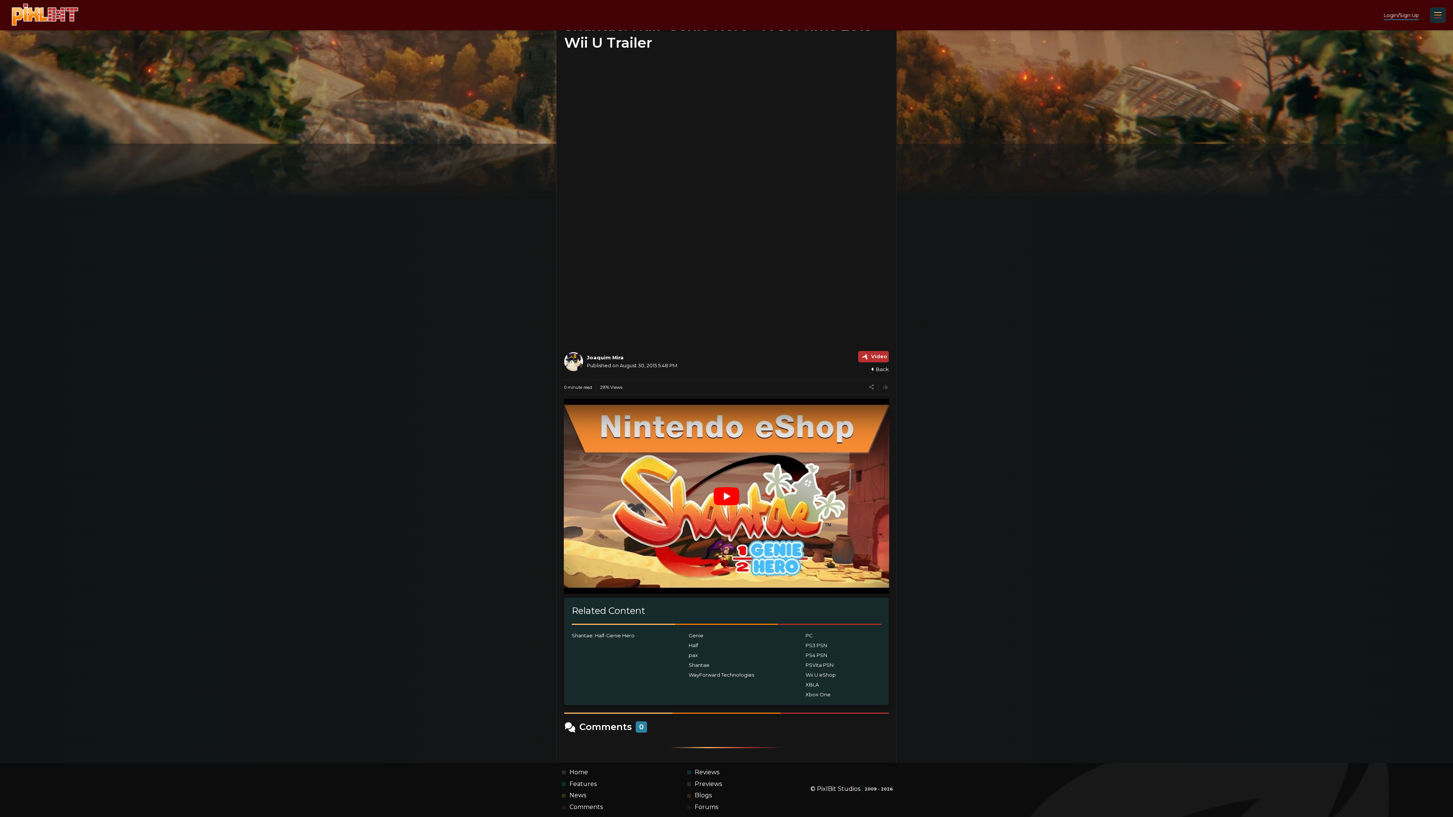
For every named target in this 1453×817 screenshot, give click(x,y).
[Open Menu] (1437, 15)
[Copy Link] (871, 387)
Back (882, 369)
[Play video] (726, 496)
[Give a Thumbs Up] (885, 387)
